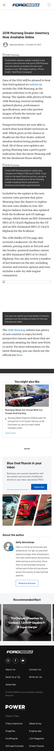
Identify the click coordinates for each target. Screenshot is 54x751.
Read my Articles (27, 583)
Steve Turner (10, 433)
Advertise (11, 684)
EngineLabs (35, 730)
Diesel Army (35, 723)
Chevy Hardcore (14, 723)
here (19, 355)
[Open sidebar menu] (4, 5)
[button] (27, 54)
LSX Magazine (36, 738)
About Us (10, 669)
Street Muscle (36, 745)
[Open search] (49, 4)
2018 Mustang (16, 330)
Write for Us (35, 676)
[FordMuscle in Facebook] (15, 660)
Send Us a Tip (13, 676)
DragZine (10, 730)
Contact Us (35, 669)
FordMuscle (12, 738)
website (34, 84)
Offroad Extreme (15, 745)
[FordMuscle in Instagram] (8, 660)
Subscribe (39, 487)
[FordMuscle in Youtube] (22, 660)
